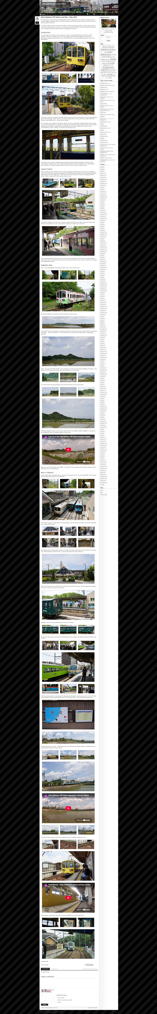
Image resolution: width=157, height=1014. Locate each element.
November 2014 (103, 394)
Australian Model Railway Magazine (107, 91)
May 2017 (102, 343)
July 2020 (102, 271)
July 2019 (102, 294)
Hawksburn (107, 59)
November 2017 (103, 330)
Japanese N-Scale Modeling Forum (107, 114)
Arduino (104, 49)
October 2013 (103, 410)
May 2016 (102, 365)
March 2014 (102, 404)
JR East (103, 61)
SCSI (109, 69)
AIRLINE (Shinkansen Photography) (107, 85)
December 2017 (103, 328)
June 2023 (102, 224)
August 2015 (102, 375)
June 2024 (102, 203)
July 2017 (102, 339)
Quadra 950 (104, 69)
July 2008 (102, 484)
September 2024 (103, 197)
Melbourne (105, 63)
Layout (113, 61)
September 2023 (103, 218)
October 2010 (103, 447)
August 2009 (102, 472)
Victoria (107, 77)
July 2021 (102, 255)
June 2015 (102, 380)
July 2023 (102, 222)
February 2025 (103, 191)
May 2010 (102, 455)
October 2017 (103, 332)
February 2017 (103, 347)
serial (112, 69)
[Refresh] (53, 989)
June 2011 (102, 431)
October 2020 (103, 265)
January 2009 (103, 474)
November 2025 (103, 179)
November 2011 (103, 423)
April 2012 (102, 416)
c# (115, 49)
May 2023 (102, 226)
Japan (113, 59)
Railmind (102, 130)
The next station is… (104, 142)
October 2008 (103, 480)
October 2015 (103, 371)
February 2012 (103, 421)
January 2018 (103, 326)
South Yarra (111, 72)
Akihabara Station (103, 87)
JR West (108, 61)
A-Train (106, 46)
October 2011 (103, 425)
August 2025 (102, 185)
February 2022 (103, 242)
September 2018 (103, 312)
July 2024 (102, 201)
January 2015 (103, 390)
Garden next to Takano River (108, 28)
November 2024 (103, 195)
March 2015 (102, 386)
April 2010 (102, 457)
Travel (110, 74)
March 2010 (102, 459)
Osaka (106, 65)
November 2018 (103, 308)
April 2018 (102, 322)
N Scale (111, 63)
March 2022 (102, 240)
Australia (111, 49)
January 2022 (103, 244)
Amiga (113, 46)
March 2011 (102, 437)
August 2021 (102, 253)
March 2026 (102, 173)
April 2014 (102, 402)
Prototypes (108, 67)
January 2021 (103, 263)
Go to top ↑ (114, 1011)
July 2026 (102, 167)
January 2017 (103, 349)
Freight (102, 59)
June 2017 (102, 341)
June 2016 (102, 363)
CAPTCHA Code (61, 995)
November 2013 (103, 408)
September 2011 (103, 427)
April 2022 (102, 238)
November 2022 (103, 234)
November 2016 (103, 353)
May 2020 (102, 275)
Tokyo (105, 74)
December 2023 (103, 214)
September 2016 (103, 357)
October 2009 (103, 470)
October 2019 (103, 287)
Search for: (108, 37)
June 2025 (102, 189)
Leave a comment (89, 964)
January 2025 (103, 193)
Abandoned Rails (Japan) (105, 83)
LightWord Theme (43, 1012)
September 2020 (103, 267)
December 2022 (103, 232)
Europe (113, 56)
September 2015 (103, 373)
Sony (107, 72)
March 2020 (102, 279)
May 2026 (102, 169)
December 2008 (103, 476)
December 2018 (103, 306)
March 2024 (102, 210)
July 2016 (102, 361)
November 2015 (103, 369)
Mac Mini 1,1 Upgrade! (92, 1007)
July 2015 (102, 378)
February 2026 (103, 175)
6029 (103, 45)
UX (106, 76)
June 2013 (102, 412)
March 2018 (102, 324)
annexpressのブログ (104, 89)
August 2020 (102, 269)
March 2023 (102, 230)
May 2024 (102, 205)
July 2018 (102, 316)
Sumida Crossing (103, 140)
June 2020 (102, 273)
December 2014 (103, 392)
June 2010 (102, 453)
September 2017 (103, 335)
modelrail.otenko (54, 3)
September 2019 (103, 289)
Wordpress (61, 1011)
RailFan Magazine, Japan (105, 127)
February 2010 (103, 462)
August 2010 (102, 451)
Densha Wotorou (103, 103)
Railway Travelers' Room (105, 132)
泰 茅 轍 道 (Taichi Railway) (106, 157)
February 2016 (103, 367)
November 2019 (103, 285)
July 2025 (102, 187)
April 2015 (102, 384)
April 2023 (102, 228)
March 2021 (102, 259)
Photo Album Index (108, 32)
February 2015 (103, 388)
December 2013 (103, 406)
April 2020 (102, 277)
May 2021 (102, 257)
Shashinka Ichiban (104, 136)
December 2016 (103, 351)
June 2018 (102, 318)
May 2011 (102, 433)
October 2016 (103, 355)
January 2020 (103, 281)
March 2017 (102, 345)
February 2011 (103, 439)
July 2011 (102, 429)
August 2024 (102, 199)
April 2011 (102, 435)
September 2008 (103, 482)
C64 (105, 52)
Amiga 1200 (106, 47)
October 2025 (103, 181)
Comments (103, 494)
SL (105, 72)
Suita (102, 74)
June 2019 (102, 296)
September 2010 (103, 449)
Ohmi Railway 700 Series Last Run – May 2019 (59, 17)
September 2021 (103, 251)
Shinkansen (110, 70)
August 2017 (102, 337)
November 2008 (103, 478)
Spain (115, 72)
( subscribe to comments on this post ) (90, 968)
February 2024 (103, 212)
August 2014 (102, 396)
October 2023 (103, 216)
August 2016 (102, 359)
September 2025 (103, 183)
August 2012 (102, 414)
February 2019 (103, 302)
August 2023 (102, 220)
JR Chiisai (102, 116)
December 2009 (103, 466)
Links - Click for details (106, 80)
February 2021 (103, 261)
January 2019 (103, 304)
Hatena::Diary (103, 112)
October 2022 (103, 236)
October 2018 (103, 310)
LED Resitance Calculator (105, 121)
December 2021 (103, 246)
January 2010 (103, 464)
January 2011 (103, 441)
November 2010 (103, 445)
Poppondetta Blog (103, 125)
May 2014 (102, 400)
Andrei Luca (54, 1012)
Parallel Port (110, 65)
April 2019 (102, 298)
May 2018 (102, 320)
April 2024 (102, 208)
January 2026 (103, 177)
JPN (47, 964)
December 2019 (103, 283)
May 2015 (102, 382)
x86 (110, 77)
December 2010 (103, 443)
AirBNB (109, 46)
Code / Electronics (107, 53)
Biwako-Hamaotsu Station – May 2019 (49, 1007)
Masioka (102, 123)
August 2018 (102, 314)
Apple (112, 47)
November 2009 (103, 468)
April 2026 (102, 171)
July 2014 (102, 398)
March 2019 (102, 300)
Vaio (114, 76)
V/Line (112, 76)
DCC (109, 57)
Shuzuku (102, 138)
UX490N (108, 76)
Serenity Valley (103, 134)
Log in (101, 490)
